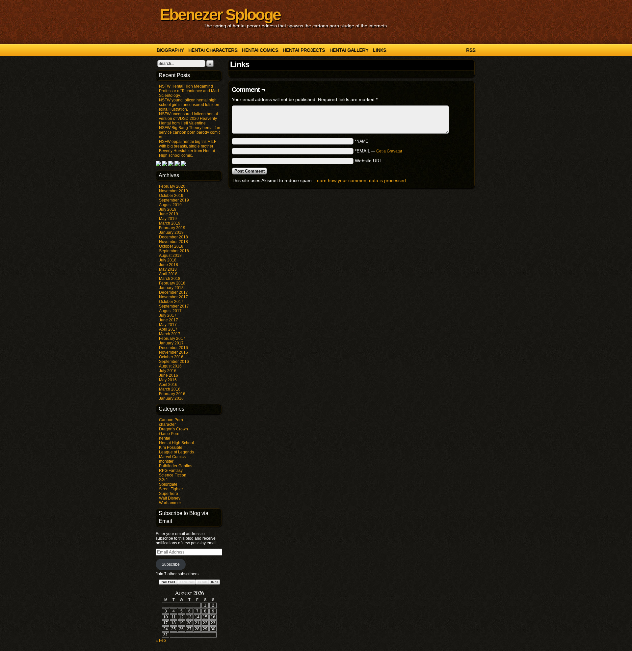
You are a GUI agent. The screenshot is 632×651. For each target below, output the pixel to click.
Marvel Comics (172, 456)
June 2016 (168, 375)
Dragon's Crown (173, 429)
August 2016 (170, 366)
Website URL (368, 160)
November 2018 (173, 241)
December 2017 (173, 292)
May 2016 (168, 380)
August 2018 (170, 255)
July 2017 (167, 315)
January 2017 (171, 343)
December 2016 (173, 347)
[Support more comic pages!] (158, 165)
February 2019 (172, 228)
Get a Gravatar (389, 151)
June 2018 (168, 264)
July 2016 (167, 370)
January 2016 (171, 398)
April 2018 (168, 274)
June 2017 (168, 320)
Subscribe (171, 564)
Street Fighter (171, 489)
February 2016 (172, 394)
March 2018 (169, 278)
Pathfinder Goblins (175, 466)
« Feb (161, 640)
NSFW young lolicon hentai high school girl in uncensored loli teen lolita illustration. (189, 105)
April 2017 (168, 329)
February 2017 (172, 338)
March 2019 (169, 223)
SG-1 (163, 479)
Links (379, 50)
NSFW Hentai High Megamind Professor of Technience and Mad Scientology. (189, 91)
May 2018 (168, 269)
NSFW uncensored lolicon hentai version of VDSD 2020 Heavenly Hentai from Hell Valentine (188, 118)
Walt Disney (169, 498)
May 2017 (168, 324)
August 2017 (170, 311)
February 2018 (172, 283)
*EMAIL (378, 150)
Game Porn (169, 433)
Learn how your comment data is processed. (360, 180)
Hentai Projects (304, 50)
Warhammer (170, 503)
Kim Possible (170, 447)
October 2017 (171, 301)
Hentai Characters (212, 50)
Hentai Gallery (348, 50)
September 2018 (174, 251)
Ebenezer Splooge (220, 14)
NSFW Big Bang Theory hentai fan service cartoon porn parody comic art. (190, 132)
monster (166, 461)
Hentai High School (176, 443)
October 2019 (171, 195)
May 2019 (168, 218)
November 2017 (173, 297)
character (167, 424)
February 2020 (172, 186)
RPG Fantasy (171, 470)
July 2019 (167, 209)
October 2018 (171, 246)
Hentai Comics (260, 50)
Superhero (168, 493)
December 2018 (173, 237)
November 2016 (173, 352)
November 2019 (173, 191)
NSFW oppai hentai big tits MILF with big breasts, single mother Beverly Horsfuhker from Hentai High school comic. (187, 148)
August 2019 (170, 205)
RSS (470, 50)
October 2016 (171, 357)
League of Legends (176, 452)
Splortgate (168, 484)
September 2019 (174, 200)
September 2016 (174, 361)
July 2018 (167, 260)
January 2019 (171, 232)
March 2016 (169, 389)
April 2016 (168, 384)
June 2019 (168, 214)
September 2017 (174, 306)
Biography (170, 50)
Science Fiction (172, 475)
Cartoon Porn (171, 420)
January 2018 (171, 287)
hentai (164, 438)
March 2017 (169, 334)
